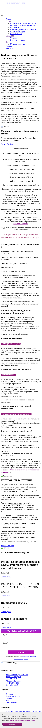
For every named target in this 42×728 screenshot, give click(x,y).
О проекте (10, 36)
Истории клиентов (17, 44)
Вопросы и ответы (17, 40)
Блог (7, 42)
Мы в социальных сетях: (15, 3)
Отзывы (9, 46)
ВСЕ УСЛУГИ (16, 34)
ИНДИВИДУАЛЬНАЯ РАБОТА (23, 29)
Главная (9, 19)
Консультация (11, 702)
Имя (5, 635)
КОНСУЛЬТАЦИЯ (17, 32)
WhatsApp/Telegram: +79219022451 (13, 678)
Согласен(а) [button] (12, 724)
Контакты (9, 48)
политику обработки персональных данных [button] (22, 720)
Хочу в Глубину (7, 144)
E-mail (5, 643)
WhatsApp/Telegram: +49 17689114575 (13, 682)
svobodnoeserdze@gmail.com (17, 675)
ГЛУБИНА (14, 27)
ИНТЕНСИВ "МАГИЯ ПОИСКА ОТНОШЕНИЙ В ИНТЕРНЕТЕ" (23, 24)
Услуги (8, 21)
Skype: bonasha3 (12, 685)
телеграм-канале (21, 224)
